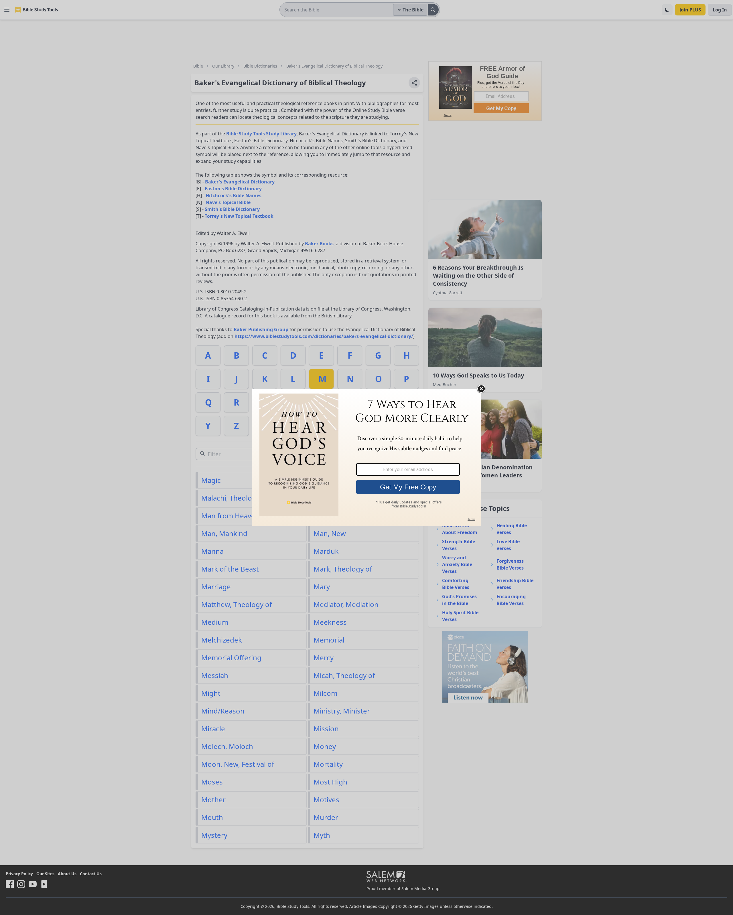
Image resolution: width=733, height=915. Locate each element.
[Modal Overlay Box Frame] (366, 457)
